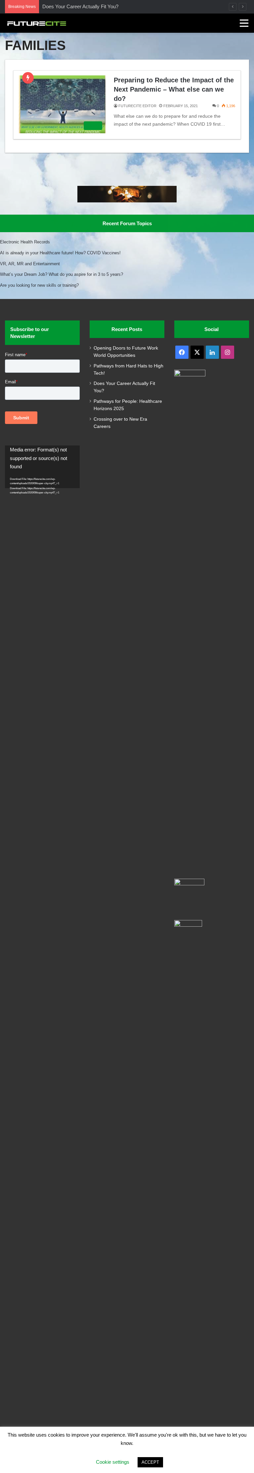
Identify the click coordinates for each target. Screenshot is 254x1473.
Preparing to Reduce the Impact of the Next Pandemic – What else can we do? (174, 89)
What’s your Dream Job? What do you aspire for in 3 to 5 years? (61, 274)
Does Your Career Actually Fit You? (80, 6)
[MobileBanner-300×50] (127, 200)
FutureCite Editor (137, 106)
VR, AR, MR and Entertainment (30, 263)
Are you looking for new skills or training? (39, 285)
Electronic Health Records (25, 241)
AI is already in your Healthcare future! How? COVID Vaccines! (60, 252)
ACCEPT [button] (150, 1462)
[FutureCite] (36, 23)
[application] (42, 466)
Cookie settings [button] (112, 1462)
